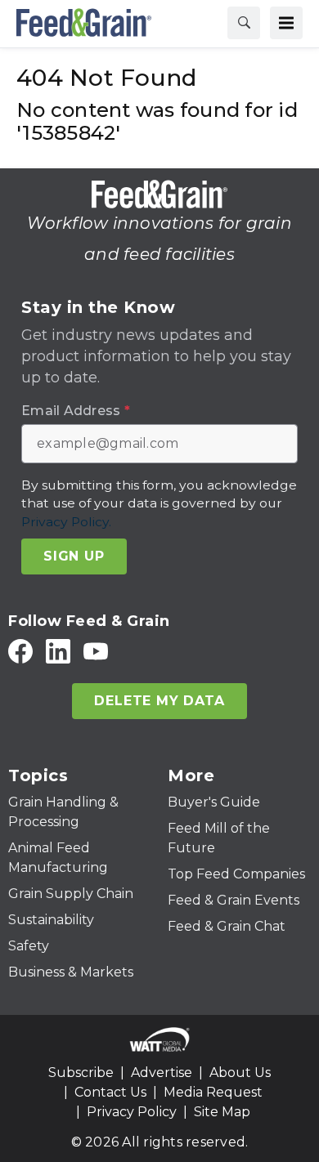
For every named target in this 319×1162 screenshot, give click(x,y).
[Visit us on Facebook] (20, 651)
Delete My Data (159, 700)
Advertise (161, 1072)
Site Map (222, 1112)
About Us (240, 1072)
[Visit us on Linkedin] (58, 651)
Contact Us (110, 1092)
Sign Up (74, 556)
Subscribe (81, 1072)
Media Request (213, 1092)
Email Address (75, 411)
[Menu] (286, 23)
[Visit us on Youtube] (95, 651)
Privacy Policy (132, 1112)
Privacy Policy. (66, 522)
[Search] (243, 23)
